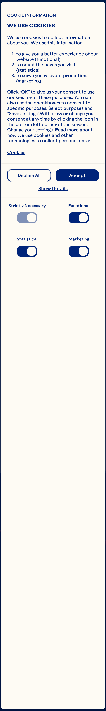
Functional (78, 206)
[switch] (27, 217)
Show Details (53, 188)
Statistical (27, 239)
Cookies (16, 152)
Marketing (78, 239)
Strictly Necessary (27, 206)
